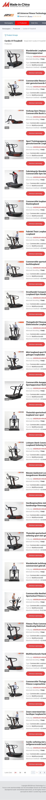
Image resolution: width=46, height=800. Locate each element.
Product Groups (12, 35)
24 (15, 772)
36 (20, 772)
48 (25, 772)
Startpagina (8, 23)
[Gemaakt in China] (16, 4)
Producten (23, 23)
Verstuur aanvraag (35, 73)
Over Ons (34, 23)
